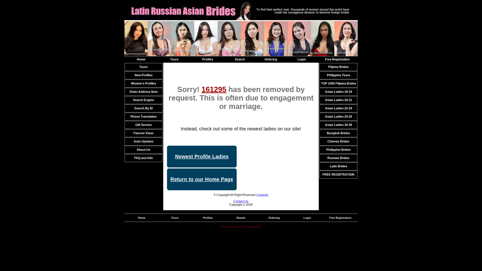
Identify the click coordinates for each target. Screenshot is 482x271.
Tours (174, 59)
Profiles (207, 59)
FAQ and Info (143, 158)
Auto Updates (143, 141)
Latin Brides (338, 166)
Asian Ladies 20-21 (338, 100)
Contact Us (240, 201)
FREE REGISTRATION (338, 174)
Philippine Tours (338, 75)
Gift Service (143, 124)
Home (141, 59)
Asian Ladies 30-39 (338, 124)
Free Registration (337, 59)
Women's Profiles (143, 83)
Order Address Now (144, 91)
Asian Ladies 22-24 (338, 108)
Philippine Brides (338, 149)
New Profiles (144, 75)
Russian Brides (338, 158)
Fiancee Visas (143, 133)
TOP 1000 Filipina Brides (338, 83)
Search (240, 59)
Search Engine (143, 100)
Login (301, 59)
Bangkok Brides (338, 133)
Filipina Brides (338, 67)
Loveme (263, 194)
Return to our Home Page (201, 179)
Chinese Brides (338, 141)
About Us (143, 149)
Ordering (271, 59)
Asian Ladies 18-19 (338, 91)
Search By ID (143, 108)
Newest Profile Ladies (202, 156)
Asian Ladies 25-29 (338, 116)
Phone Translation (143, 116)
